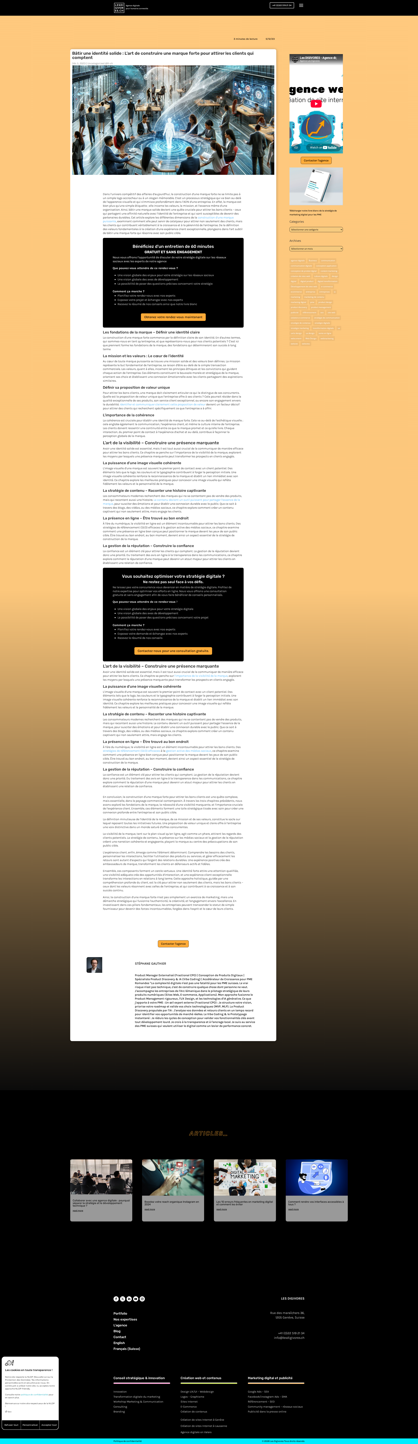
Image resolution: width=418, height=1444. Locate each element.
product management (321, 307)
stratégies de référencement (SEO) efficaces (131, 751)
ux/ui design (296, 333)
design (335, 276)
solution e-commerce (300, 317)
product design (325, 302)
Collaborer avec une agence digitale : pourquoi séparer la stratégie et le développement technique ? (101, 1203)
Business (313, 260)
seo (322, 312)
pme (312, 302)
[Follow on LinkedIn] (129, 1299)
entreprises (324, 291)
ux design (310, 333)
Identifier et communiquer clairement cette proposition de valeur (162, 404)
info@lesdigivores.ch (289, 1338)
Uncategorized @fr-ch (100, 63)
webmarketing (327, 338)
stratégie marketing (300, 328)
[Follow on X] (122, 1299)
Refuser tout (11, 1425)
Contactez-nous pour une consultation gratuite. (173, 651)
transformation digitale (323, 328)
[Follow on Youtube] (135, 1299)
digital (293, 281)
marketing (295, 297)
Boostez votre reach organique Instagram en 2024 (172, 1203)
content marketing (329, 271)
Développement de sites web (304, 286)
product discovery (299, 307)
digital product (307, 281)
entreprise (310, 291)
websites (306, 343)
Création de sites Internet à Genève (202, 1419)
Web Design (310, 338)
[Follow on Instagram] (142, 1299)
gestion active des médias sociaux (188, 751)
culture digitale (321, 276)
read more (78, 1210)
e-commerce (327, 286)
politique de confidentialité (34, 1394)
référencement (309, 312)
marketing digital (298, 302)
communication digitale (301, 265)
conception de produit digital (304, 271)
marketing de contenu (314, 297)
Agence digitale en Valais (196, 1432)
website (294, 343)
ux (339, 328)
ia (335, 291)
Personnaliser (30, 1425)
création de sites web (300, 276)
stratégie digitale (322, 323)
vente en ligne (325, 333)
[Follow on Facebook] (116, 1299)
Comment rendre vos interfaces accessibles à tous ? (316, 1203)
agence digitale (298, 260)
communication (328, 260)
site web (331, 312)
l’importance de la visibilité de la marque (201, 676)
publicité (294, 312)
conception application (326, 265)
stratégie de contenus (301, 323)
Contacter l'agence (173, 944)
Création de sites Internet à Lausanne (204, 1425)
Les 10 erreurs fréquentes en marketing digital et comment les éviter (244, 1203)
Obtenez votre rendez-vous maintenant (173, 317)
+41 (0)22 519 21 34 (281, 5)
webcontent (296, 338)
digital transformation (327, 281)
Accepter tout (49, 1425)
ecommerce (296, 291)
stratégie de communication (327, 317)
